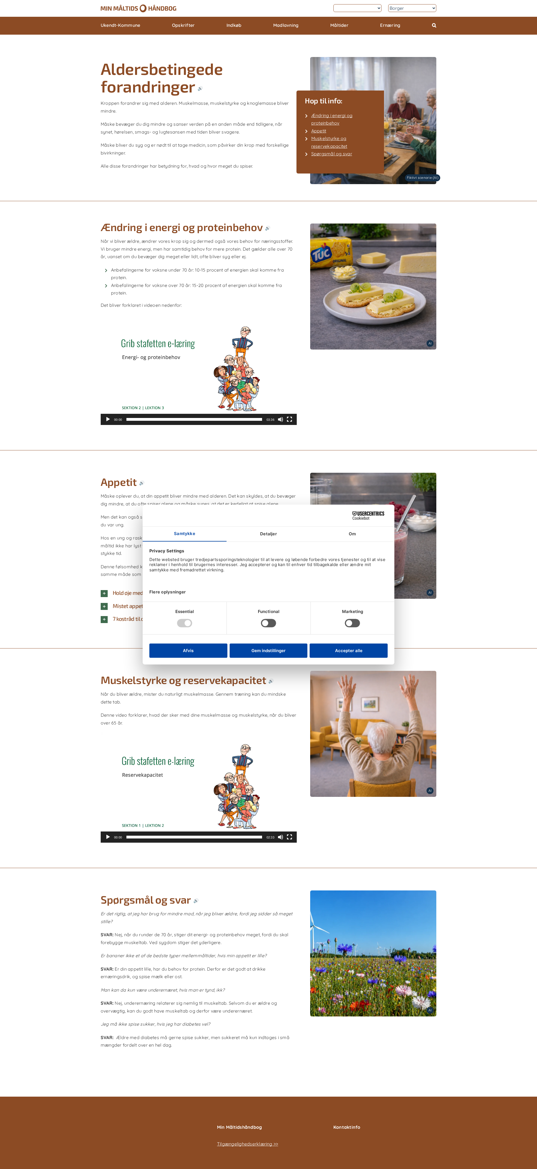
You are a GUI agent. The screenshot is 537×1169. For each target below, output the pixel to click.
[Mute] (280, 419)
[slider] (194, 419)
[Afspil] (108, 419)
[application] (199, 370)
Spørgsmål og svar (331, 153)
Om (323, 8)
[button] (434, 26)
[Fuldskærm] (289, 419)
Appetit (318, 131)
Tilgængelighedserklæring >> (247, 1144)
